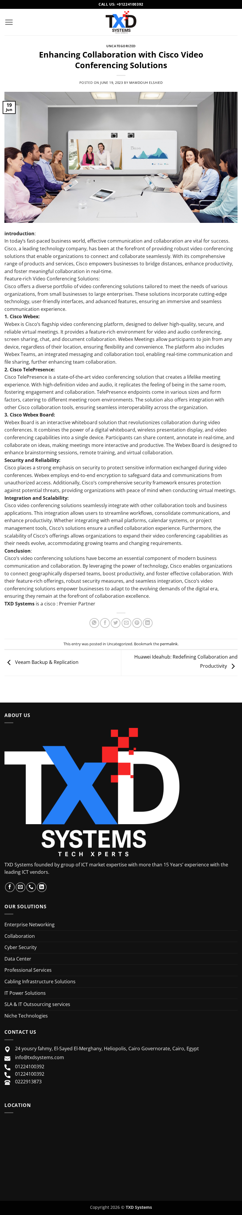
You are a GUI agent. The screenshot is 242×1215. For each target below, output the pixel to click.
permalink (169, 643)
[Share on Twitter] (115, 623)
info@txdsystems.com (39, 1057)
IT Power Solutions (25, 993)
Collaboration (19, 936)
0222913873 (28, 1081)
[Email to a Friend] (126, 623)
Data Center (17, 959)
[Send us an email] (20, 887)
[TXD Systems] (121, 22)
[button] (8, 22)
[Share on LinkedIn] (148, 623)
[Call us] (31, 887)
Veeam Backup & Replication (46, 662)
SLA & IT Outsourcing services (37, 1004)
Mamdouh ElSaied (146, 82)
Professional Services (28, 970)
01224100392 (29, 1066)
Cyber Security (20, 947)
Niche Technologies (26, 1016)
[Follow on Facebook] (10, 887)
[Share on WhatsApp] (94, 623)
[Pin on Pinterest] (137, 623)
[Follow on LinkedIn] (42, 887)
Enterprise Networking (29, 924)
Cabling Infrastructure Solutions (40, 981)
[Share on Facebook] (105, 623)
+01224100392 (130, 4)
